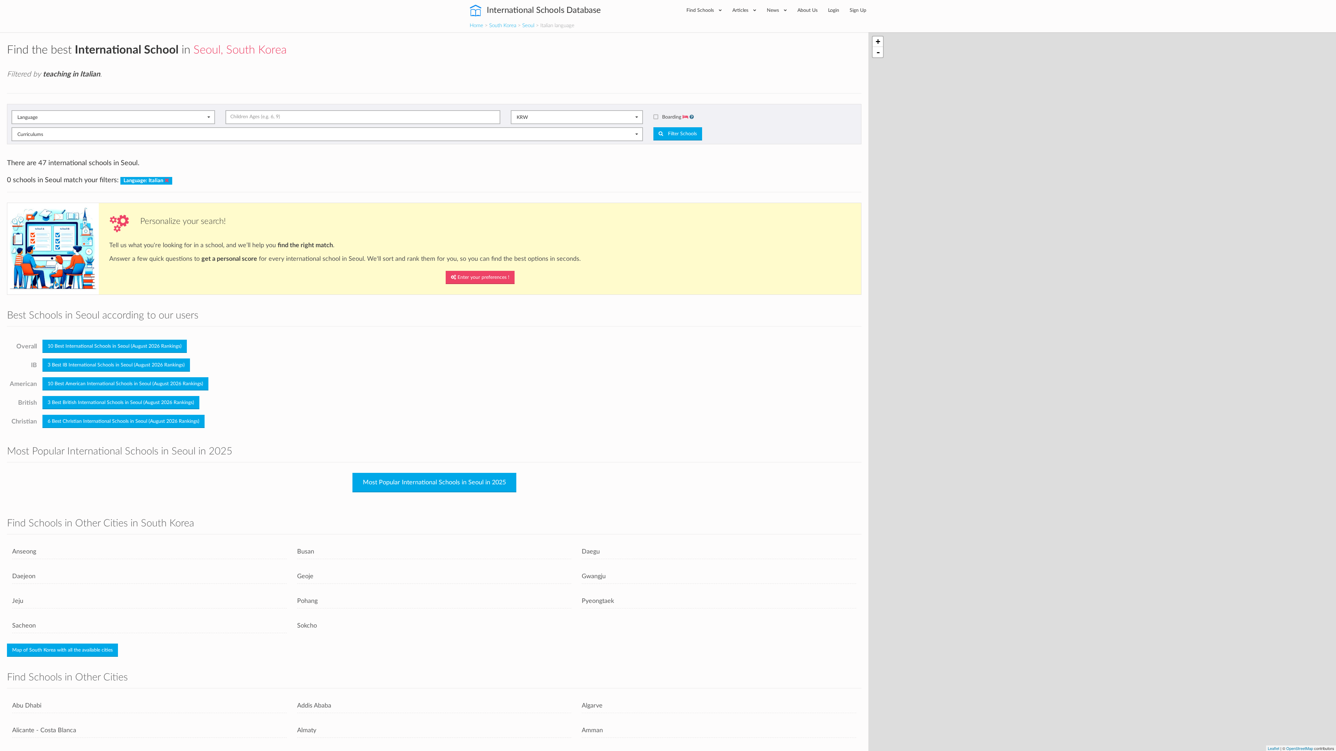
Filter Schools (682, 133)
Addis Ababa (314, 706)
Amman (592, 730)
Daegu (591, 552)
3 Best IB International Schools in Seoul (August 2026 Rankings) (116, 365)
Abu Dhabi (26, 706)
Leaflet (1273, 748)
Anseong (24, 552)
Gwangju (594, 576)
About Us (807, 10)
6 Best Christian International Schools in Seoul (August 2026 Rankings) (123, 421)
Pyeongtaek (598, 601)
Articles (741, 10)
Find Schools (700, 10)
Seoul (528, 25)
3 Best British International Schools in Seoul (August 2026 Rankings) (121, 402)
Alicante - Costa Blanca (44, 730)
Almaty (306, 730)
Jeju (17, 601)
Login (833, 10)
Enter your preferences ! (482, 277)
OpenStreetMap (1299, 748)
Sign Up (858, 10)
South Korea (502, 25)
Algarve (592, 706)
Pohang (307, 601)
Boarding (672, 117)
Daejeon (23, 576)
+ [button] (878, 41)
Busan (305, 552)
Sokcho (307, 626)
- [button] (878, 52)
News (773, 10)
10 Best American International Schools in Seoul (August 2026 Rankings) (125, 383)
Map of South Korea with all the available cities (62, 650)
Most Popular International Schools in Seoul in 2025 (434, 482)
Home (476, 25)
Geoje (305, 576)
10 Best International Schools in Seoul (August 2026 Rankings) (115, 346)
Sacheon (24, 626)
